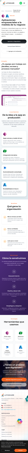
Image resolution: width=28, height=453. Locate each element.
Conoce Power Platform (14, 46)
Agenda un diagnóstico (14, 41)
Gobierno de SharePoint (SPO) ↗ (8, 416)
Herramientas (8, 11)
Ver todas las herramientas (14, 384)
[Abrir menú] (24, 3)
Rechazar (7, 450)
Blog (2, 422)
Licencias (3, 418)
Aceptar (20, 450)
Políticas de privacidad (6, 432)
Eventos (3, 420)
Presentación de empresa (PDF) (8, 426)
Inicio (2, 11)
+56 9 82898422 (7, 405)
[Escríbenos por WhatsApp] (20, 3)
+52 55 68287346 (8, 407)
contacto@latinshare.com (9, 409)
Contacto (3, 424)
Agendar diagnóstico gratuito (14, 379)
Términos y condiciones (6, 434)
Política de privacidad (6, 446)
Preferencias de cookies (6, 436)
